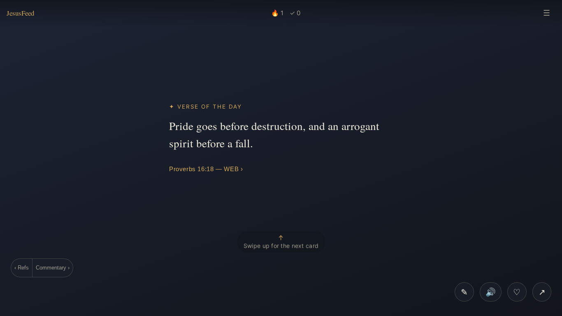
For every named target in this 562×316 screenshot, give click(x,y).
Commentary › (53, 268)
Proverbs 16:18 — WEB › (206, 168)
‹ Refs (21, 268)
